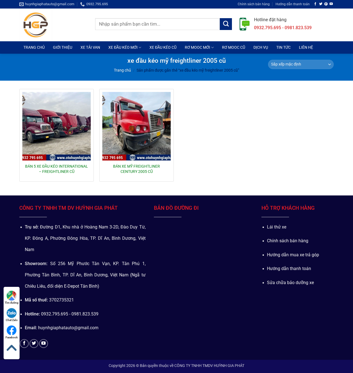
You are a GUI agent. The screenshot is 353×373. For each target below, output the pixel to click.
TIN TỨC (283, 47)
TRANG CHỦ (34, 47)
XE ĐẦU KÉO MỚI (123, 47)
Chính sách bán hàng (254, 4)
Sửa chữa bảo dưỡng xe (290, 282)
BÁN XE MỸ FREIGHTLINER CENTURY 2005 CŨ (136, 168)
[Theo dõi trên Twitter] (320, 4)
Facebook (12, 337)
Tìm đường (11, 302)
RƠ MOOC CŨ (233, 47)
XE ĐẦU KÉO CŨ (162, 47)
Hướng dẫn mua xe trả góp (293, 254)
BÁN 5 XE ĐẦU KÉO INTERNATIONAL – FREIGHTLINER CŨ (56, 168)
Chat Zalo (12, 320)
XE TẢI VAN (90, 47)
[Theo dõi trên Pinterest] (326, 4)
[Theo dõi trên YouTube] (331, 4)
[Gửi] (226, 24)
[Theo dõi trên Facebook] (315, 4)
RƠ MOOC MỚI (197, 47)
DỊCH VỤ (260, 47)
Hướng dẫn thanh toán (293, 4)
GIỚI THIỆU (62, 47)
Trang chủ (122, 70)
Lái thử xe (276, 227)
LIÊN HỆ (306, 47)
